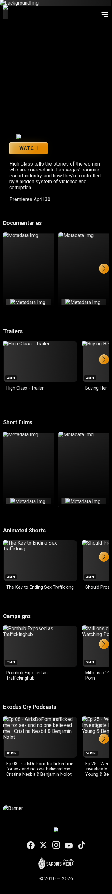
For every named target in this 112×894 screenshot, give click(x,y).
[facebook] (30, 845)
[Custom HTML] (56, 808)
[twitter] (43, 845)
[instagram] (56, 845)
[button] (104, 269)
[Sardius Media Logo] (56, 868)
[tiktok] (81, 845)
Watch (28, 148)
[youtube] (69, 846)
